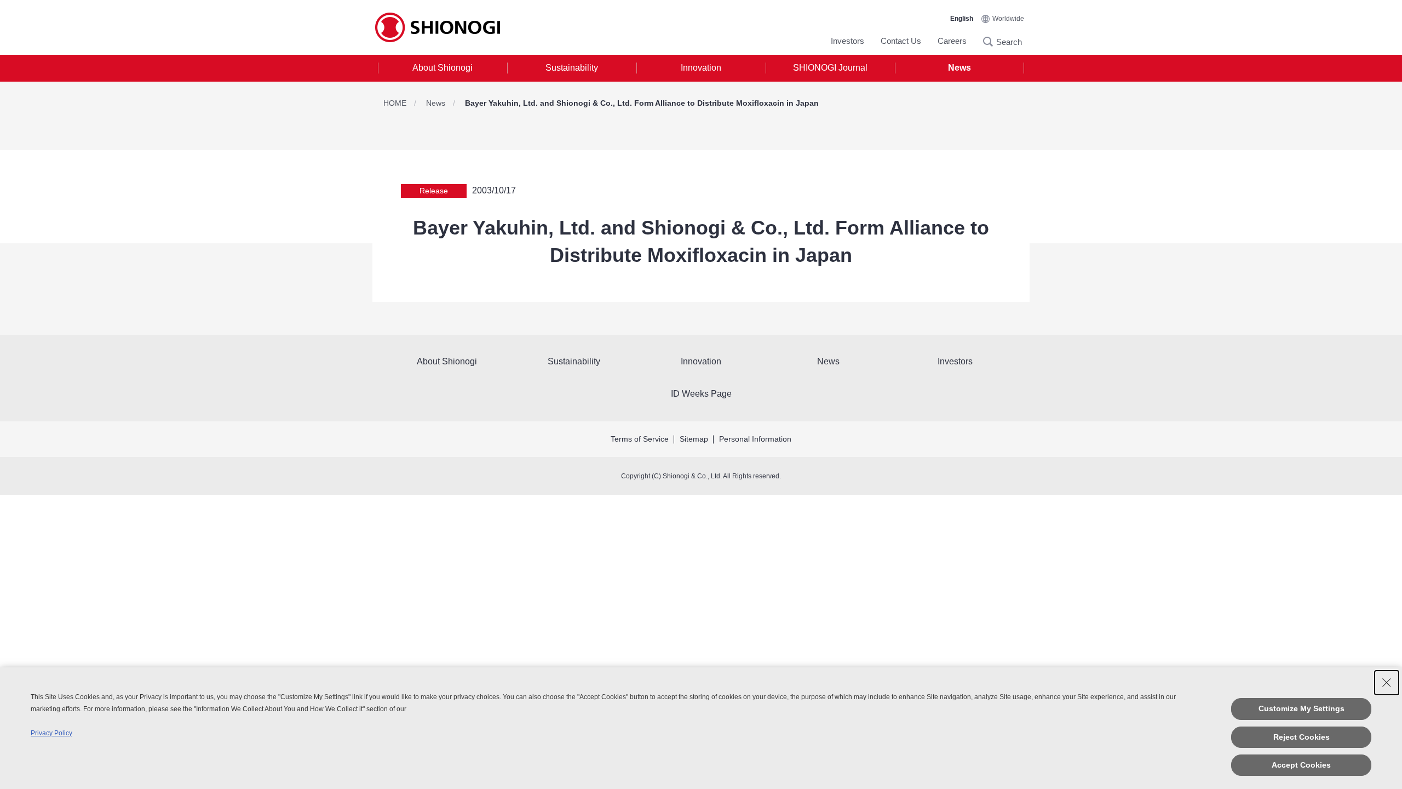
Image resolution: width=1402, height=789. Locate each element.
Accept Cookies (1301, 765)
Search (991, 42)
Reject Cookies (1301, 737)
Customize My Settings (1301, 708)
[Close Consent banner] (1387, 683)
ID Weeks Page (701, 393)
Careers (952, 40)
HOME (394, 103)
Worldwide (1008, 18)
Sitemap (694, 438)
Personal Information (755, 438)
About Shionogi (442, 67)
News (959, 67)
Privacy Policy (51, 733)
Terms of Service (640, 438)
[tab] (442, 68)
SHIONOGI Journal (830, 67)
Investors (847, 40)
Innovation (701, 67)
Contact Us (901, 40)
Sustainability (571, 67)
